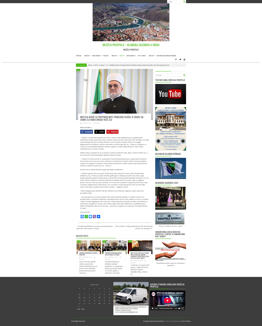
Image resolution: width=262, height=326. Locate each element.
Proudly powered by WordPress (153, 321)
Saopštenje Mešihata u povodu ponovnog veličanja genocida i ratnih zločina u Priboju (95, 227)
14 (99, 297)
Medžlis (86, 56)
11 (84, 297)
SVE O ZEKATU (142, 56)
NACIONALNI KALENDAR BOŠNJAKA (166, 56)
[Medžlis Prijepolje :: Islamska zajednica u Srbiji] (131, 41)
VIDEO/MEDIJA (130, 56)
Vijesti (121, 56)
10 (79, 297)
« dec (78, 309)
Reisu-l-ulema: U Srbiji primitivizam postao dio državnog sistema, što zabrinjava (133, 227)
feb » (83, 309)
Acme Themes (186, 321)
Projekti (106, 56)
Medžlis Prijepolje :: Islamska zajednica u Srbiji (131, 45)
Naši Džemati (96, 56)
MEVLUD (151, 56)
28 (99, 303)
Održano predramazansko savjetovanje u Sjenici (113, 254)
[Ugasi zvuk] (179, 308)
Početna (78, 56)
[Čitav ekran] (183, 308)
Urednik (97, 123)
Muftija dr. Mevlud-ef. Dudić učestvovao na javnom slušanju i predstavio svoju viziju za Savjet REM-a (140, 255)
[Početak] (153, 308)
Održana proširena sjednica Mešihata (88, 254)
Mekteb (114, 56)
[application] (167, 300)
